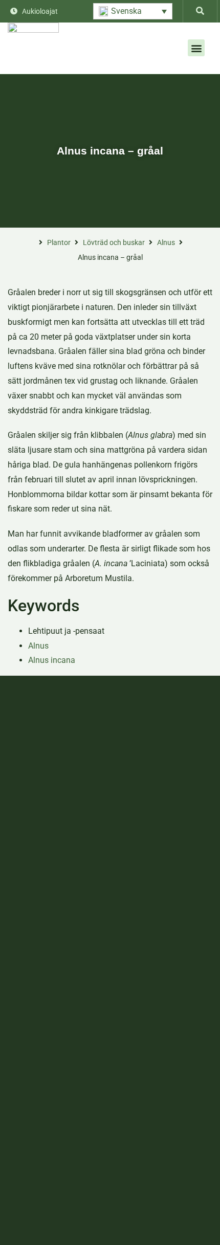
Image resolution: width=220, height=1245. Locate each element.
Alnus (166, 242)
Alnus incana (51, 660)
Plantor (59, 242)
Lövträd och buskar (114, 242)
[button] (132, 11)
